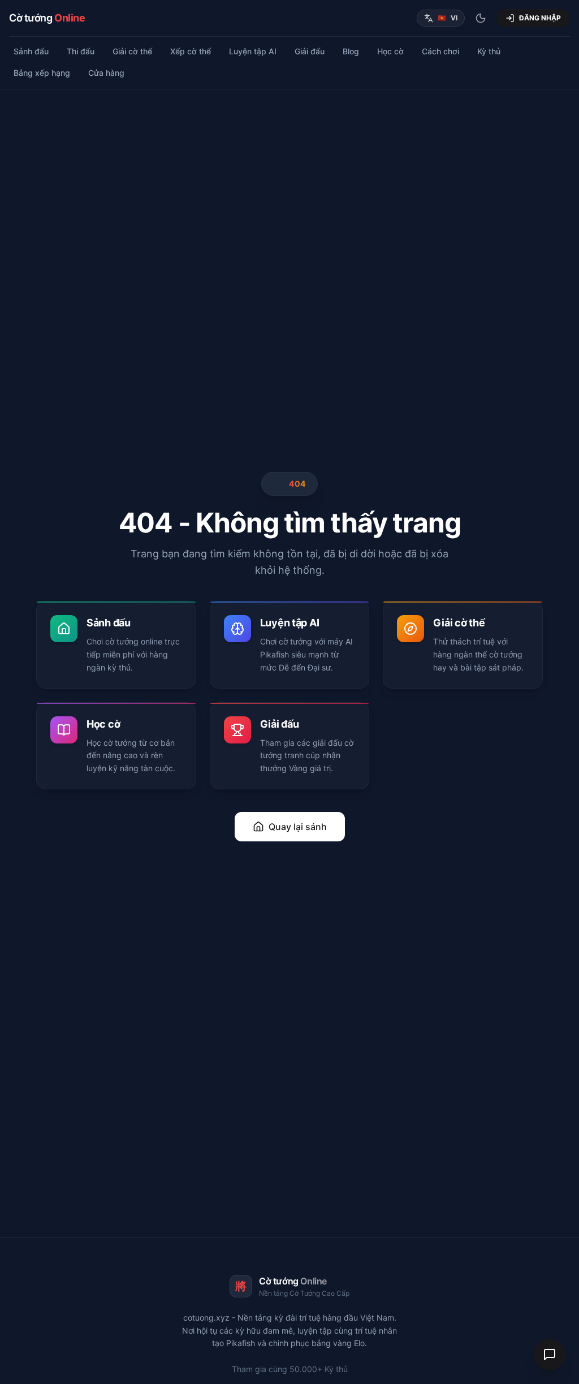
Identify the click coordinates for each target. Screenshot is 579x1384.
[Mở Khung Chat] (549, 1354)
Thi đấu (80, 51)
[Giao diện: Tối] (481, 18)
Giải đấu (310, 51)
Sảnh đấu (31, 51)
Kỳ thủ (488, 51)
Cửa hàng (106, 73)
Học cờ (390, 51)
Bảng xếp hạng (42, 73)
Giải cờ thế (132, 51)
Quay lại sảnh (298, 826)
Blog (351, 51)
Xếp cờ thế (190, 51)
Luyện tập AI (252, 51)
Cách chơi (440, 51)
